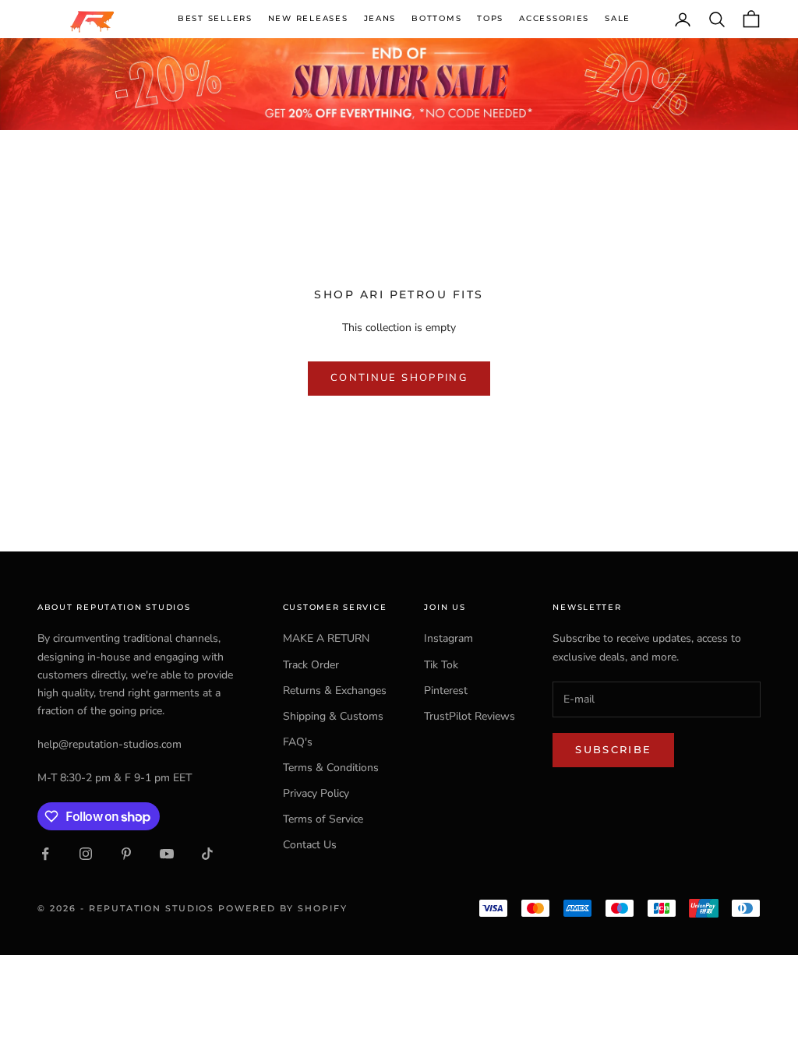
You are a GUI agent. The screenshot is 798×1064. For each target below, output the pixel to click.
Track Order (311, 664)
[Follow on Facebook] (45, 853)
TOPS (490, 18)
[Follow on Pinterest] (126, 853)
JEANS (380, 18)
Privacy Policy (316, 793)
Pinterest (446, 690)
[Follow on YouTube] (167, 853)
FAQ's (297, 742)
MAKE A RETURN (326, 638)
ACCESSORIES (554, 18)
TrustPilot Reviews (469, 716)
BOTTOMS (436, 18)
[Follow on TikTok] (207, 853)
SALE (617, 18)
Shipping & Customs (333, 716)
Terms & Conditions (331, 767)
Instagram (448, 638)
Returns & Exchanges (335, 690)
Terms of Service (323, 819)
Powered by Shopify (283, 908)
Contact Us (310, 844)
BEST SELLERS (215, 18)
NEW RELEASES (308, 18)
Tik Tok (441, 664)
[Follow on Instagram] (86, 853)
